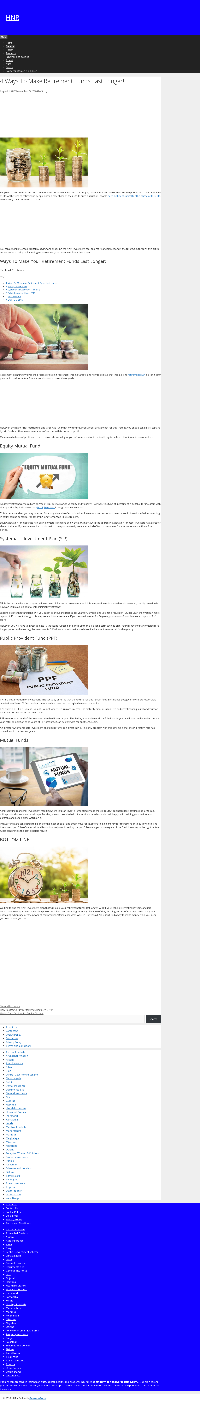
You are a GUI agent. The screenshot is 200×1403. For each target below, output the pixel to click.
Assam (10, 1059)
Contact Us (12, 1030)
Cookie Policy (13, 1034)
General (10, 46)
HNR (12, 17)
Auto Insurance (14, 1063)
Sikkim (10, 1172)
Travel (9, 60)
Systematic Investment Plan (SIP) (24, 289)
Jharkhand (12, 1115)
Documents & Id (15, 1089)
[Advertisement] (80, 114)
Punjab (10, 1160)
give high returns (45, 507)
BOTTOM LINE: (15, 299)
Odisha (10, 1149)
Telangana (12, 1179)
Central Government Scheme (22, 1074)
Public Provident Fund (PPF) (21, 293)
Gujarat (10, 1100)
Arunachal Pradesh (17, 1055)
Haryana (11, 1104)
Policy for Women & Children (21, 71)
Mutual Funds (14, 296)
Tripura (10, 1187)
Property (11, 53)
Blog (8, 1070)
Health (9, 49)
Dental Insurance (15, 1085)
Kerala (9, 1123)
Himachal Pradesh (16, 1112)
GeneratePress (37, 1398)
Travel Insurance (15, 1183)
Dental (9, 67)
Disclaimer (12, 1038)
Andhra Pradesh (15, 1052)
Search (153, 1019)
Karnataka (12, 1119)
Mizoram (11, 1142)
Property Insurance (17, 1157)
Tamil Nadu (13, 1175)
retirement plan (136, 374)
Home (9, 42)
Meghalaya (12, 1138)
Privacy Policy (14, 1042)
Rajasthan (11, 1164)
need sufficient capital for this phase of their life (134, 196)
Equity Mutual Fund (17, 286)
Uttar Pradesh (14, 1190)
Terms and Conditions (18, 1045)
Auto (8, 64)
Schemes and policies (17, 56)
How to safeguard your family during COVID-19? (26, 1009)
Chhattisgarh (13, 1078)
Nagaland (11, 1145)
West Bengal (13, 1198)
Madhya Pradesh (16, 1127)
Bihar (9, 1067)
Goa (8, 1097)
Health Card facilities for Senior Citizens (21, 1013)
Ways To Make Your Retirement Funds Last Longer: (33, 283)
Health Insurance (16, 1108)
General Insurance (10, 1006)
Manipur (11, 1134)
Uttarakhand (13, 1194)
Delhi (9, 1082)
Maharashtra (13, 1130)
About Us (11, 1027)
